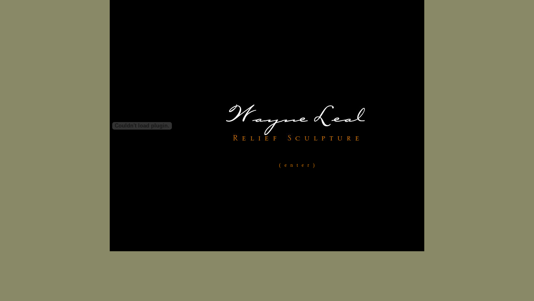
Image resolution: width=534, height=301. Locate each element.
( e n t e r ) (297, 165)
